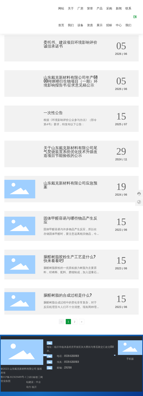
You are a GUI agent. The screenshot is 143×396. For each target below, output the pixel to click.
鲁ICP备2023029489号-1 (13, 377)
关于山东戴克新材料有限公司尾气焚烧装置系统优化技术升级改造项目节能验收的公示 (70, 151)
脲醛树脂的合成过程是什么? (68, 295)
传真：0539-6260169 (68, 362)
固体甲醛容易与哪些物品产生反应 (70, 219)
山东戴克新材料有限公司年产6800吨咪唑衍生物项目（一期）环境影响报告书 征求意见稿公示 (71, 81)
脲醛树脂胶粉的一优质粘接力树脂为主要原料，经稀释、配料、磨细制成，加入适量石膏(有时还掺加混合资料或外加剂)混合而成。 (71, 272)
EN (135, 16)
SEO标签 (33, 377)
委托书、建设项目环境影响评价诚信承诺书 (70, 44)
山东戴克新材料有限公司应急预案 (70, 184)
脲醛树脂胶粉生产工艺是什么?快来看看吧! (70, 258)
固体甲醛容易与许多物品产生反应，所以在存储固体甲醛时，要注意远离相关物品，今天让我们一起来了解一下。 (70, 233)
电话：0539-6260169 (68, 356)
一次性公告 (53, 112)
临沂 (34, 386)
